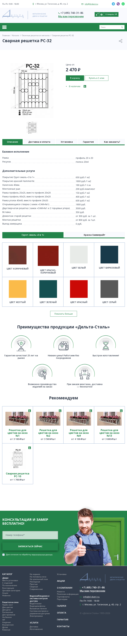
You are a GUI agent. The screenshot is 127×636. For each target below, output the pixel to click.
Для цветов (7, 607)
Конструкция (8, 588)
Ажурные (6, 622)
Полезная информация (68, 594)
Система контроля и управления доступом (40, 612)
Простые (34, 584)
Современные (36, 589)
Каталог (7, 574)
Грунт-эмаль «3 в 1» (33, 234)
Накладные (35, 581)
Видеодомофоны (37, 606)
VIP (3, 619)
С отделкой (7, 583)
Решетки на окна (10, 602)
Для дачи (6, 609)
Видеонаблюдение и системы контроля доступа (39, 598)
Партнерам (62, 599)
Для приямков (8, 614)
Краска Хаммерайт (94, 234)
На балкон (7, 617)
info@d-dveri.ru (91, 4)
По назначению (9, 585)
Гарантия (88, 141)
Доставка (34, 626)
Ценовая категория (11, 590)
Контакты (63, 626)
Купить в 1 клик (96, 78)
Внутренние (8, 624)
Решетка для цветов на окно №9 (79, 433)
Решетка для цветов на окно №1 (18, 433)
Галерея (61, 605)
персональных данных (42, 554)
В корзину (75, 78)
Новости (61, 591)
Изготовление (36, 629)
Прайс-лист (7, 604)
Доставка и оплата (39, 141)
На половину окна (38, 576)
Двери (5, 578)
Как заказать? (112, 141)
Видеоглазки (36, 603)
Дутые (5, 627)
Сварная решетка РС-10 (17, 475)
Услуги (34, 622)
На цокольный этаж (39, 579)
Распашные (7, 612)
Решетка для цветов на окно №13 (109, 433)
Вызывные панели (38, 608)
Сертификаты (63, 596)
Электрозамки (36, 616)
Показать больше (63, 313)
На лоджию (35, 574)
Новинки (6, 595)
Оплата (61, 612)
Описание (12, 141)
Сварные (34, 586)
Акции (5, 593)
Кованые (6, 629)
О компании (64, 587)
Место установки (10, 580)
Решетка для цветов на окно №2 (48, 433)
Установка (67, 141)
